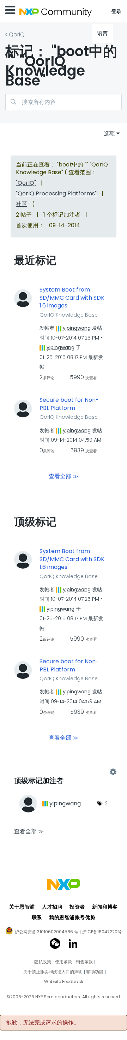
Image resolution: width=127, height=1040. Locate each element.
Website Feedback (63, 982)
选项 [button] (109, 133)
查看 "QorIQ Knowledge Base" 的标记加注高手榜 (63, 771)
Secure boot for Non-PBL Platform (69, 404)
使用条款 (63, 962)
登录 (116, 11)
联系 (37, 917)
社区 (21, 204)
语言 (102, 33)
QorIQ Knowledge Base (69, 314)
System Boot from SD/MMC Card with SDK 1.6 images (72, 298)
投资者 (77, 906)
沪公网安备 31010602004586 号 (46, 932)
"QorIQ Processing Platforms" (56, 193)
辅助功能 (94, 972)
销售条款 (84, 962)
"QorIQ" (26, 183)
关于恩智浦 (22, 906)
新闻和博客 (105, 906)
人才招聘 (52, 906)
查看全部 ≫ (63, 476)
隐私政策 (42, 962)
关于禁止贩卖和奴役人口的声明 (53, 972)
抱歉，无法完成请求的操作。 (42, 1023)
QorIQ (17, 34)
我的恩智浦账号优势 (72, 917)
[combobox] (63, 102)
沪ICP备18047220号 (102, 932)
